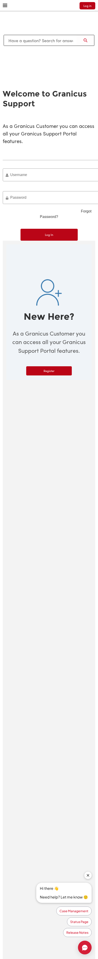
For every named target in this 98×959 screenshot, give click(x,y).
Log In (49, 234)
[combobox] (40, 40)
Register (49, 371)
